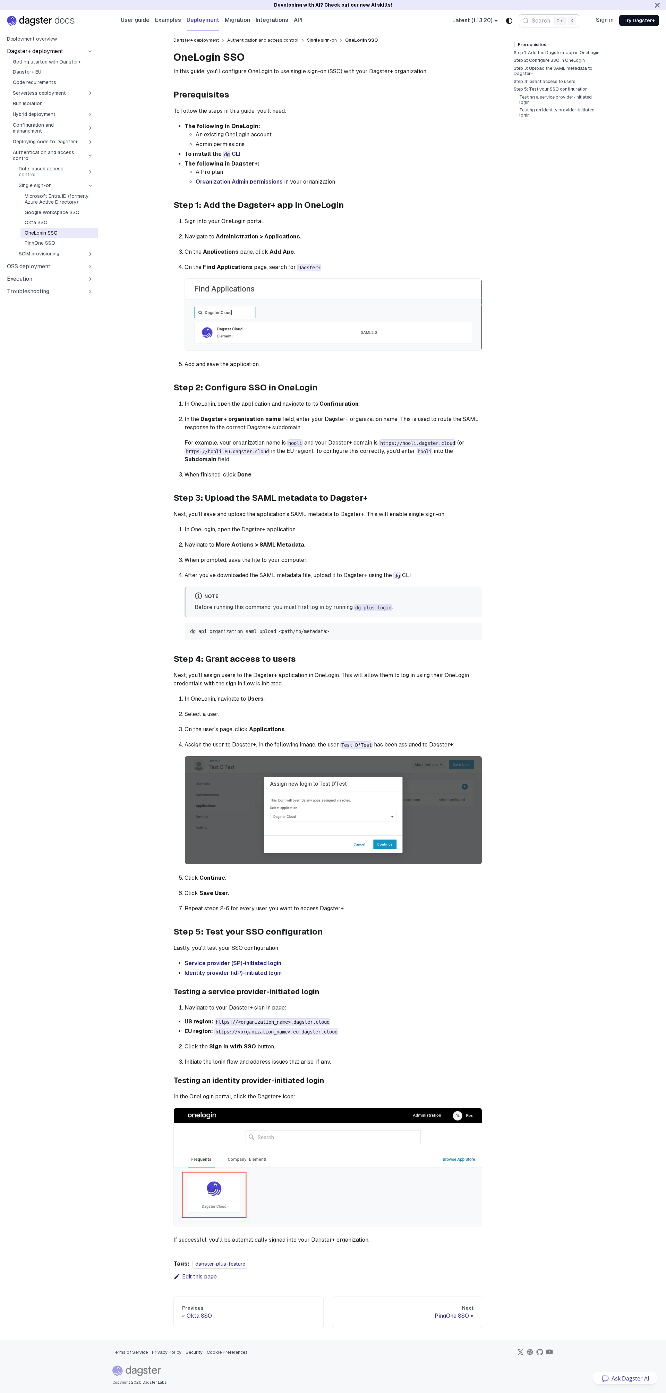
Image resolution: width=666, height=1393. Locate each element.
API (298, 20)
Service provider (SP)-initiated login (233, 963)
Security (194, 1352)
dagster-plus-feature (220, 1264)
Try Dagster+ (639, 20)
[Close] (657, 5)
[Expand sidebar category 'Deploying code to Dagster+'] (90, 141)
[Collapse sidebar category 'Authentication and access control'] (90, 155)
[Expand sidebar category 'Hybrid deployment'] (90, 114)
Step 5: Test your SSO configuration (551, 89)
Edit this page (199, 1276)
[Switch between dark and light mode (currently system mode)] (509, 20)
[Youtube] (549, 1354)
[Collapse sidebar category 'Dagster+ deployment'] (90, 51)
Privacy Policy (166, 1352)
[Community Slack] (530, 1354)
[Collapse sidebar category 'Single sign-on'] (90, 185)
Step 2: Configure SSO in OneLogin (549, 60)
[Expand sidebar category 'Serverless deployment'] (90, 93)
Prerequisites (532, 44)
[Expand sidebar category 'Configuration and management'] (90, 128)
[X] (520, 1354)
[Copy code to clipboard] (473, 631)
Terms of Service (130, 1352)
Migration (237, 20)
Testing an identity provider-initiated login (557, 113)
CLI (232, 154)
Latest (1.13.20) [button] (472, 20)
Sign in (605, 20)
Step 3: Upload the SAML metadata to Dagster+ (553, 71)
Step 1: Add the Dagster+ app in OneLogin (556, 52)
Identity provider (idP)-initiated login (233, 973)
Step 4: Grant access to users (544, 81)
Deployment (203, 20)
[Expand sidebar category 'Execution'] (90, 279)
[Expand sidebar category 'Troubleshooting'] (90, 291)
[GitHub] (540, 1354)
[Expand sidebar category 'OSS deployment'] (90, 266)
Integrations (272, 20)
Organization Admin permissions (239, 181)
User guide (135, 20)
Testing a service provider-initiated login (555, 100)
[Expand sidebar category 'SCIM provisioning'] (90, 254)
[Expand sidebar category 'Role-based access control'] (90, 172)
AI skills (381, 5)
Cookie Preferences (227, 1352)
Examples (168, 20)
